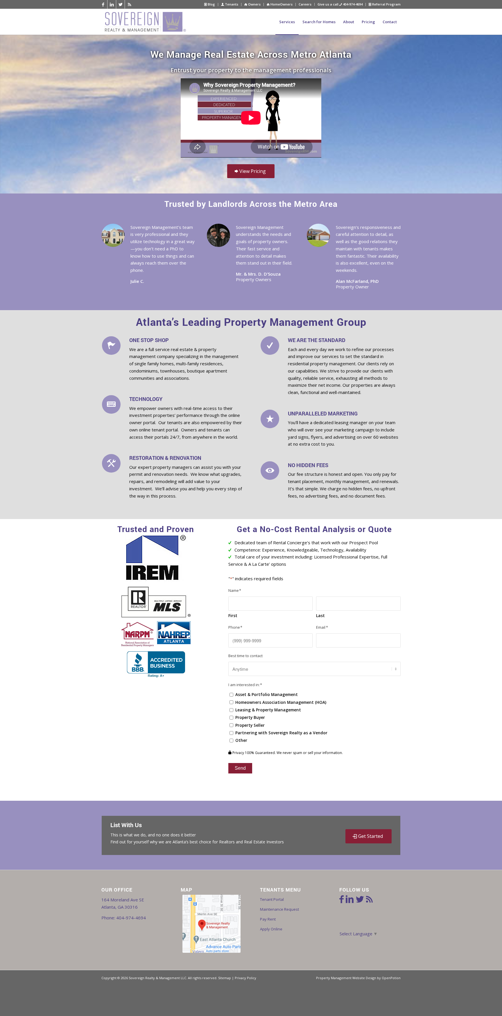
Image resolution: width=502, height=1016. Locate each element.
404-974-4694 (131, 918)
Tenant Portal (272, 899)
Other (241, 740)
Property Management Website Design (346, 978)
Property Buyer (250, 717)
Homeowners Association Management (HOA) (280, 702)
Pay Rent (268, 919)
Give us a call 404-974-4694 (340, 4)
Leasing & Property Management (268, 710)
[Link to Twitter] (120, 4)
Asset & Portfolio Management (266, 694)
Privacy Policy (245, 978)
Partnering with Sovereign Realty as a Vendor (281, 732)
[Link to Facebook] (103, 4)
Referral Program (386, 4)
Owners (254, 4)
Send (240, 768)
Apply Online (271, 929)
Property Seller (250, 725)
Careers (305, 4)
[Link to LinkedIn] (111, 4)
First (232, 615)
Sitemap (224, 978)
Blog (211, 4)
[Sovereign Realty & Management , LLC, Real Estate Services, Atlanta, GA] (156, 664)
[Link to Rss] (129, 4)
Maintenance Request (279, 909)
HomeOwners (281, 4)
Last (320, 615)
